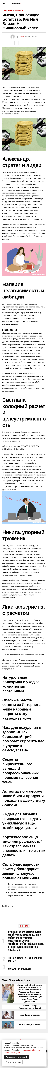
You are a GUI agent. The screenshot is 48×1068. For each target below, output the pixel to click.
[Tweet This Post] (21, 43)
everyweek (21, 37)
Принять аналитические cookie (16, 1057)
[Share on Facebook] (16, 43)
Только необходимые (13, 1062)
